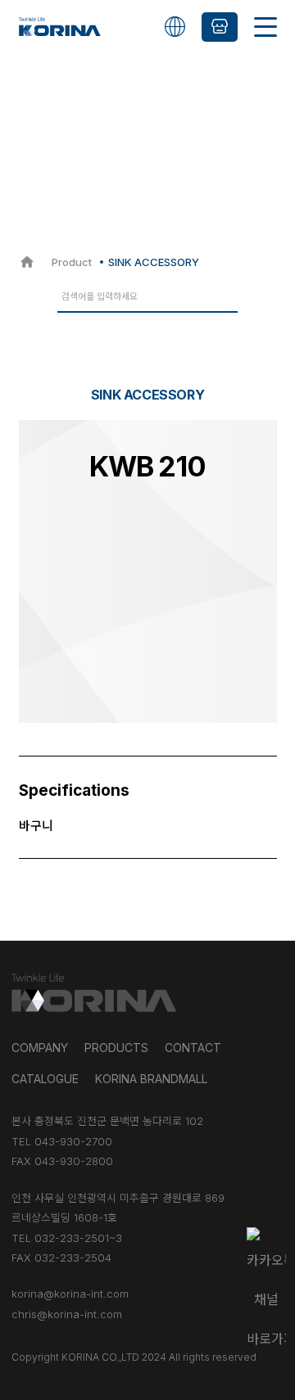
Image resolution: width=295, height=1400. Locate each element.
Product (72, 262)
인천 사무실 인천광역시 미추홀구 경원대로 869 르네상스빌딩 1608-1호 (118, 1207)
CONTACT (193, 1048)
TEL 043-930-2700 (61, 1141)
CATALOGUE (45, 1079)
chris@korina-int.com (66, 1314)
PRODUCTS (116, 1048)
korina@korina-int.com (70, 1293)
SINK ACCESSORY (153, 262)
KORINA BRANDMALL (151, 1079)
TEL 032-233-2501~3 (66, 1237)
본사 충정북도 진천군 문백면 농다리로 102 (107, 1120)
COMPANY (39, 1048)
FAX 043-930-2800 (62, 1160)
